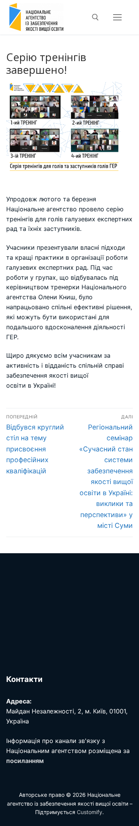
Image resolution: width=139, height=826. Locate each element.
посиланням (25, 761)
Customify (89, 812)
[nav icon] (117, 17)
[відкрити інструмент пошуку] (95, 17)
